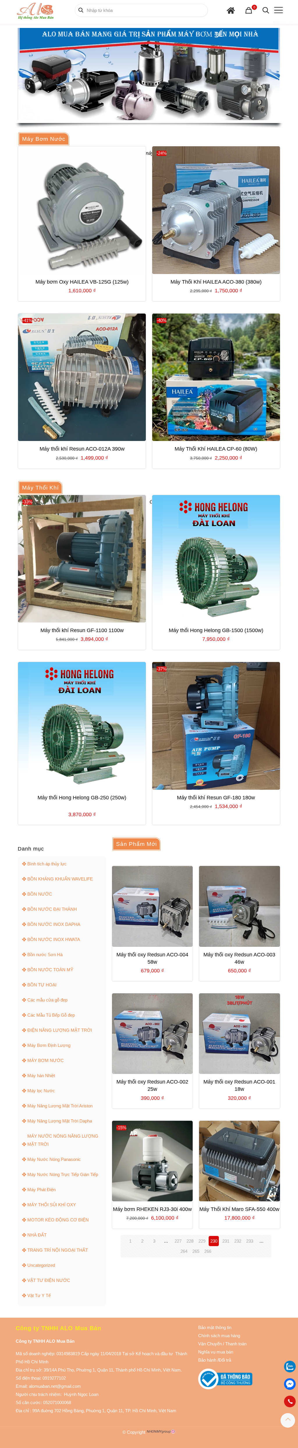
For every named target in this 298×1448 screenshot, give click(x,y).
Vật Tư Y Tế (39, 1295)
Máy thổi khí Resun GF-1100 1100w (82, 630)
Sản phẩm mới (136, 844)
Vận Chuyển (210, 1343)
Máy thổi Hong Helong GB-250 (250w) (82, 798)
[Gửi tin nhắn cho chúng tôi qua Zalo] (290, 1370)
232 (237, 1241)
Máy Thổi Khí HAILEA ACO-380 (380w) (216, 282)
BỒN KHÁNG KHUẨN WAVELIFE (60, 878)
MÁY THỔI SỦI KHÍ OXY (51, 1204)
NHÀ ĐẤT (37, 1234)
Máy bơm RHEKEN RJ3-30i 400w (152, 1209)
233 (249, 1241)
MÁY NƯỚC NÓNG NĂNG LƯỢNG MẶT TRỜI (62, 1140)
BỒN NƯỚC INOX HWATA (53, 939)
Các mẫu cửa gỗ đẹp (47, 999)
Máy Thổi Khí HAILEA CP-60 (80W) (216, 449)
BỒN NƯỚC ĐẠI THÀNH (52, 909)
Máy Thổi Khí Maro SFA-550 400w (239, 1209)
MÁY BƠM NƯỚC (45, 1060)
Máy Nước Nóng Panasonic (54, 1159)
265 (195, 1251)
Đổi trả (225, 1360)
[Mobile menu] (277, 10)
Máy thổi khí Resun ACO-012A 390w (82, 449)
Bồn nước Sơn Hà (45, 954)
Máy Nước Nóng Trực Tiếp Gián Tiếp (62, 1174)
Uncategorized (41, 1265)
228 (190, 1241)
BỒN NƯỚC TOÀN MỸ (50, 969)
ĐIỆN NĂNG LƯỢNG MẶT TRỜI (59, 1030)
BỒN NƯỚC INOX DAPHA (53, 924)
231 (225, 1241)
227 (178, 1241)
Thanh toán (235, 1343)
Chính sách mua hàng (219, 1335)
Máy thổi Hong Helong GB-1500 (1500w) (216, 630)
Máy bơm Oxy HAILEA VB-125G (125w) (82, 282)
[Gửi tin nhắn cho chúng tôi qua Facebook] (290, 1384)
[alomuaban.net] (35, 10)
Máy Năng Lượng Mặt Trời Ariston (60, 1105)
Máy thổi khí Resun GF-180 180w (216, 798)
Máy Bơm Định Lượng (48, 1045)
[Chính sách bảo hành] (222, 1343)
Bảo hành (207, 1360)
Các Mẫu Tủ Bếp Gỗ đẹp (51, 1015)
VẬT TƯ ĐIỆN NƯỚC (48, 1280)
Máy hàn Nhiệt (41, 1075)
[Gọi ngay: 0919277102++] (290, 1401)
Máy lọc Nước (41, 1090)
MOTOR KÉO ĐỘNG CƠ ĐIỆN (58, 1219)
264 (183, 1251)
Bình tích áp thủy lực (47, 863)
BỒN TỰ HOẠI (41, 984)
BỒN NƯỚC (39, 894)
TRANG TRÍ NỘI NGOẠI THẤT (57, 1250)
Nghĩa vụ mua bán (215, 1351)
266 (207, 1251)
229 (201, 1241)
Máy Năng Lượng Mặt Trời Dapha (59, 1120)
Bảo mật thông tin (214, 1327)
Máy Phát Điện (41, 1189)
